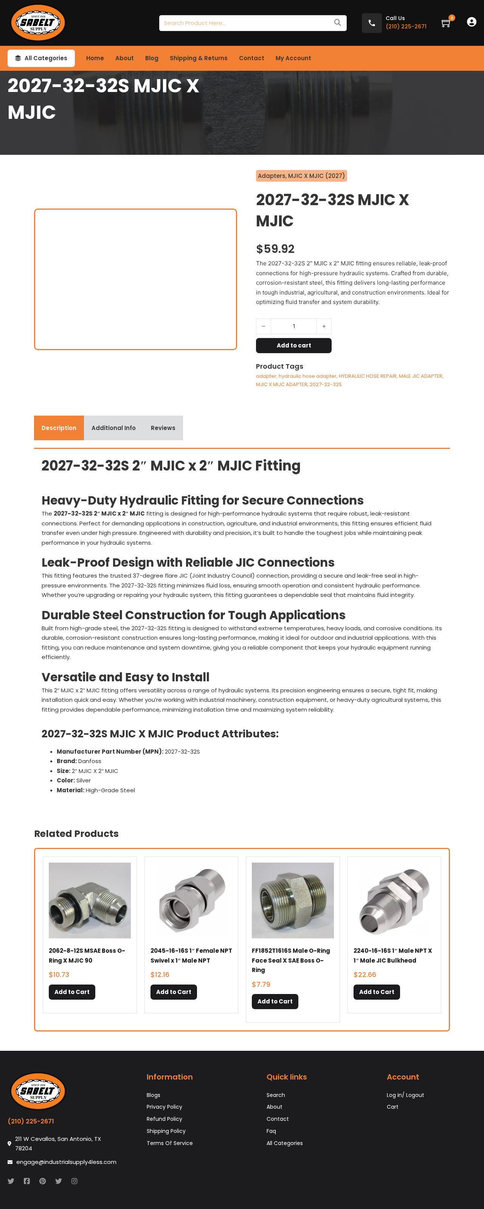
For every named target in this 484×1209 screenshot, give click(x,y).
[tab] (59, 428)
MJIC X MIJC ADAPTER (281, 384)
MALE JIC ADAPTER (420, 376)
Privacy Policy (164, 1107)
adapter (266, 376)
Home (95, 58)
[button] (72, 992)
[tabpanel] (242, 628)
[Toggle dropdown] (18, 58)
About (124, 58)
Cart (393, 1107)
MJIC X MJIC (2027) (316, 176)
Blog (151, 58)
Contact (251, 58)
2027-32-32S (326, 384)
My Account (293, 58)
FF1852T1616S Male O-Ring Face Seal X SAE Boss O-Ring (291, 960)
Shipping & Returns (199, 58)
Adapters (271, 176)
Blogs (153, 1095)
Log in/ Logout (405, 1095)
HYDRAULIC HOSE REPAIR (368, 376)
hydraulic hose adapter (308, 376)
